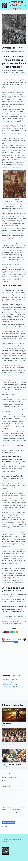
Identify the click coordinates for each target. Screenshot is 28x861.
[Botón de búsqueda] (16, 642)
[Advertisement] (14, 659)
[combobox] (8, 642)
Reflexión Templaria (20, 51)
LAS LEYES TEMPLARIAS (10, 684)
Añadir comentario (6, 793)
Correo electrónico (6, 786)
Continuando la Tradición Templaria (16, 5)
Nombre (4, 780)
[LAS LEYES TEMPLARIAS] (14, 735)
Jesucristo (4, 307)
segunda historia (7, 459)
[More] (16, 632)
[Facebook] (3, 632)
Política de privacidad (13, 812)
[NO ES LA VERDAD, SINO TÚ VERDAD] (14, 755)
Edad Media (5, 147)
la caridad (4, 521)
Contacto (6, 841)
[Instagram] (10, 632)
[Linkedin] (12, 632)
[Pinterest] (7, 632)
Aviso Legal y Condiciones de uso (12, 839)
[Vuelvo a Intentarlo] (14, 715)
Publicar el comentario (8, 822)
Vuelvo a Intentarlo (9, 682)
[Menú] (25, 5)
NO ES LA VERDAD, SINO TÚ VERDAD (13, 686)
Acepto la (10, 812)
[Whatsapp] (14, 632)
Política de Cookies (9, 838)
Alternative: (4, 826)
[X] (5, 632)
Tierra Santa (19, 301)
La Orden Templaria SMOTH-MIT (12, 688)
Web (3, 816)
